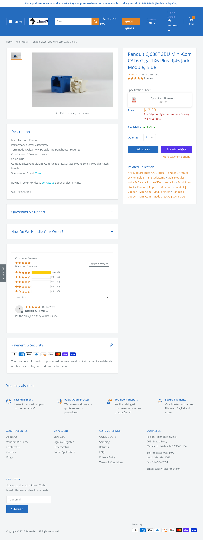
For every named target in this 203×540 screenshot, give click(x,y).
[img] (33, 307)
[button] (136, 78)
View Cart (59, 436)
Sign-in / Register (64, 442)
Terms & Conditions (111, 462)
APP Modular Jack (138, 173)
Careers (11, 452)
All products (22, 41)
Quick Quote (129, 22)
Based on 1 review (26, 266)
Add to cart (143, 149)
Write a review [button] (99, 264)
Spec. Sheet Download (163, 98)
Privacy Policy (107, 457)
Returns (104, 447)
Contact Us (13, 447)
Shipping (104, 442)
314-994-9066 (152, 119)
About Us (11, 436)
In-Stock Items (156, 177)
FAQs (102, 452)
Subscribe (17, 509)
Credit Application (64, 452)
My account (172, 23)
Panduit (132, 74)
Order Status (61, 447)
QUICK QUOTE (107, 436)
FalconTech (32, 531)
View (38, 173)
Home (9, 41)
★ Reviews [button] (3, 273)
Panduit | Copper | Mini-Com (154, 187)
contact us (48, 182)
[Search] (95, 21)
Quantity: (133, 137)
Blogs (9, 457)
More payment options (176, 156)
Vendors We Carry (17, 442)
